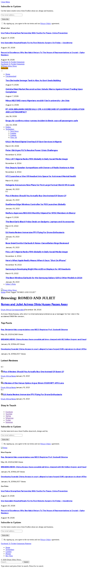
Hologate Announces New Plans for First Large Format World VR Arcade (40, 185)
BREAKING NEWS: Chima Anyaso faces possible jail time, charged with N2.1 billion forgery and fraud (43, 339)
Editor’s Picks (11, 284)
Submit (26, 562)
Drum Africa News (8, 376)
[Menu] (2, 288)
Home (8, 74)
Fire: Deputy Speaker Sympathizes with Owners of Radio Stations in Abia (40, 167)
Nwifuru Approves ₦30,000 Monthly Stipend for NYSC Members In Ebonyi (40, 213)
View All (13, 137)
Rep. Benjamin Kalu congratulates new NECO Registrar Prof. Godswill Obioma (34, 329)
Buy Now (9, 556)
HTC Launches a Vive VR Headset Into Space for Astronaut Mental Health (41, 176)
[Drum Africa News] (9, 66)
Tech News (14, 131)
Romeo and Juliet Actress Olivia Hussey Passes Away (34, 304)
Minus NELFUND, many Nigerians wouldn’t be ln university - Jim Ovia (37, 100)
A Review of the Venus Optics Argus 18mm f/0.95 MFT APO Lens (33, 383)
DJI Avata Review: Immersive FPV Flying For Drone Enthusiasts (35, 232)
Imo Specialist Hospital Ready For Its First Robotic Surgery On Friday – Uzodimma (36, 42)
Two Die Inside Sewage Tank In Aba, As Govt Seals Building (33, 80)
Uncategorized (11, 76)
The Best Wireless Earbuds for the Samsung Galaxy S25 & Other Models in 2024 (44, 277)
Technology (10, 129)
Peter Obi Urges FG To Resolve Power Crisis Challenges (32, 150)
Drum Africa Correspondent (13, 309)
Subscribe (4, 68)
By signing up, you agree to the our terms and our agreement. (31, 23)
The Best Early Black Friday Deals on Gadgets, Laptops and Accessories (40, 221)
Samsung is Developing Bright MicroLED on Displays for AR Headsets (38, 269)
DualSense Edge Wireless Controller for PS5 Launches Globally (36, 204)
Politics (8, 127)
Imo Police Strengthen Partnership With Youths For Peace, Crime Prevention (34, 33)
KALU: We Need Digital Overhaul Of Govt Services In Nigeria (34, 141)
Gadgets (13, 135)
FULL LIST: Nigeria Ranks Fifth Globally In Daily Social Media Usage (37, 159)
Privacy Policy (45, 23)
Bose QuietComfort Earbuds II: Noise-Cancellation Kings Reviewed (37, 243)
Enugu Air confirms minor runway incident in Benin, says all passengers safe (42, 120)
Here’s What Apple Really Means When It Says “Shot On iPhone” (36, 260)
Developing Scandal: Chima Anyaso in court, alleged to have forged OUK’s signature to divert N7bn (44, 349)
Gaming (13, 133)
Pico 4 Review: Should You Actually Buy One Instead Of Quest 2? (36, 195)
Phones (8, 554)
